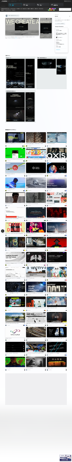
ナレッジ (40, 440)
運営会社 (43, 440)
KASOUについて (35, 440)
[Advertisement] (36, 389)
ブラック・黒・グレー (60, 37)
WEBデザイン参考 (10, 412)
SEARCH (58, 9)
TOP (6, 412)
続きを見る (15, 86)
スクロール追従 (58, 46)
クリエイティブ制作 (59, 30)
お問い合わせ (56, 440)
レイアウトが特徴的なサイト (60, 44)
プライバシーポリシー (49, 440)
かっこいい (58, 49)
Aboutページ (64, 34)
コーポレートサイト (59, 40)
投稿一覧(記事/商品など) (60, 33)
